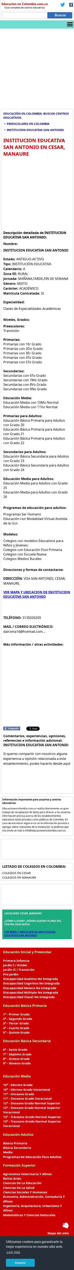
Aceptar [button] (20, 1262)
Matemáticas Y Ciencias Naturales (29, 1215)
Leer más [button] (13, 1252)
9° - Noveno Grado (17, 1063)
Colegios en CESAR (16, 873)
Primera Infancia (16, 961)
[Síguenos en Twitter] (63, 5)
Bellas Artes (12, 1178)
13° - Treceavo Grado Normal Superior (32, 1117)
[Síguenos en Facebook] (70, 5)
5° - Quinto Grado (16, 1032)
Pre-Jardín (10, 974)
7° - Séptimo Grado (17, 1054)
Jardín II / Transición (19, 969)
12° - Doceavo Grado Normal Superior (31, 1103)
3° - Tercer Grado (16, 1023)
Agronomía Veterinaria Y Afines (27, 1174)
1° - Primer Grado (16, 1014)
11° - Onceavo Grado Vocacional (27, 1098)
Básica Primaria (15, 1143)
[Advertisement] (37, 67)
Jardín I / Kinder (15, 965)
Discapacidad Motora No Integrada (29, 988)
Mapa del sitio (58, 1233)
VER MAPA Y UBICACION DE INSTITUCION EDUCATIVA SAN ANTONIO (36, 594)
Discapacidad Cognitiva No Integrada (31, 983)
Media (8, 1152)
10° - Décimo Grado (17, 1085)
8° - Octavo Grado (16, 1059)
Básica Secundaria (17, 1148)
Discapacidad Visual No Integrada (29, 997)
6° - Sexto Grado (15, 1049)
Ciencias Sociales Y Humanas (25, 1192)
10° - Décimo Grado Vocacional (26, 1089)
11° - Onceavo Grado (18, 1094)
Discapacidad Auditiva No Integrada (30, 979)
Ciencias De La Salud (18, 1188)
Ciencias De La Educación (22, 1183)
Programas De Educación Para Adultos (32, 1157)
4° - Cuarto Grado (16, 1028)
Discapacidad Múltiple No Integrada (30, 992)
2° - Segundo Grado (17, 1019)
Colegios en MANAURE (19, 877)
